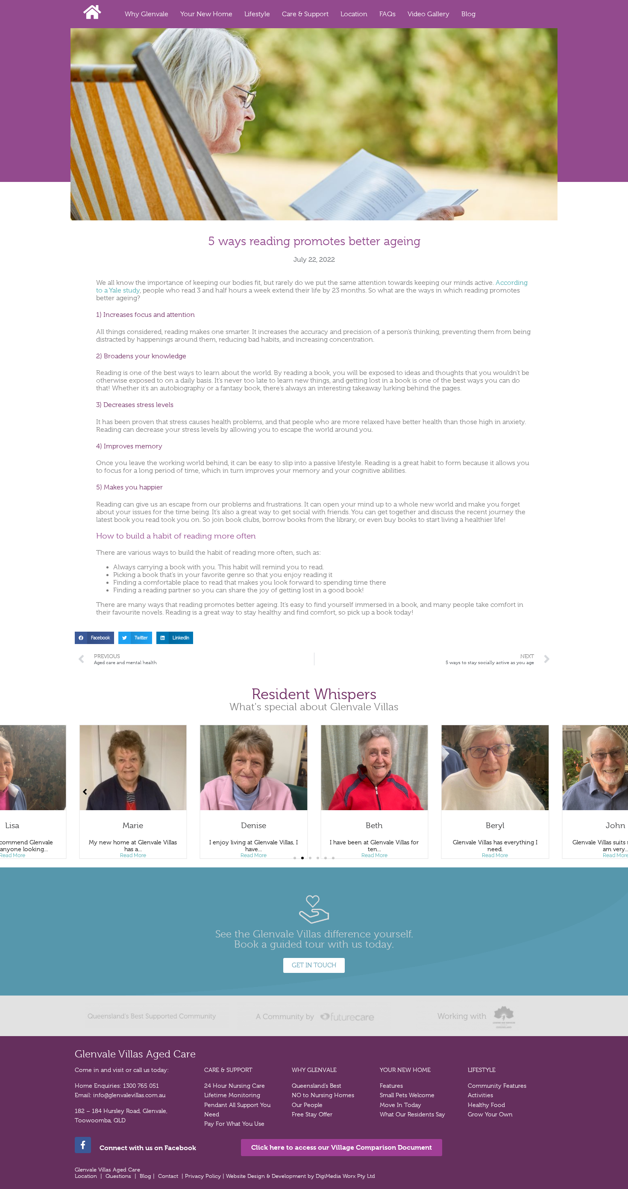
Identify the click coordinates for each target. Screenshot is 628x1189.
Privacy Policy (204, 1176)
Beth (374, 825)
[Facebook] (83, 1145)
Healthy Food (486, 1104)
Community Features (497, 1085)
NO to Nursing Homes (323, 1095)
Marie (133, 825)
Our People (307, 1104)
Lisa (12, 825)
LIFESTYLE (482, 1069)
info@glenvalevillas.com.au (129, 1095)
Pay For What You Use (234, 1123)
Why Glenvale (146, 14)
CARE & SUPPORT (228, 1069)
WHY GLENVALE (314, 1069)
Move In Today (400, 1104)
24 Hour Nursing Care (234, 1085)
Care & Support (305, 14)
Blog (468, 14)
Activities (480, 1095)
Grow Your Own (490, 1114)
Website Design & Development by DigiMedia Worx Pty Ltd (301, 1176)
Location (353, 14)
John (615, 825)
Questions (118, 1176)
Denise (253, 825)
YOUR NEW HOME (405, 1069)
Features (391, 1085)
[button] (94, 638)
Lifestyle (257, 14)
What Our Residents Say (412, 1114)
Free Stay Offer (312, 1114)
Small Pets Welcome (407, 1095)
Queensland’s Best (316, 1085)
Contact (168, 1176)
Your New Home (206, 14)
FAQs (387, 14)
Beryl (495, 825)
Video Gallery (428, 14)
